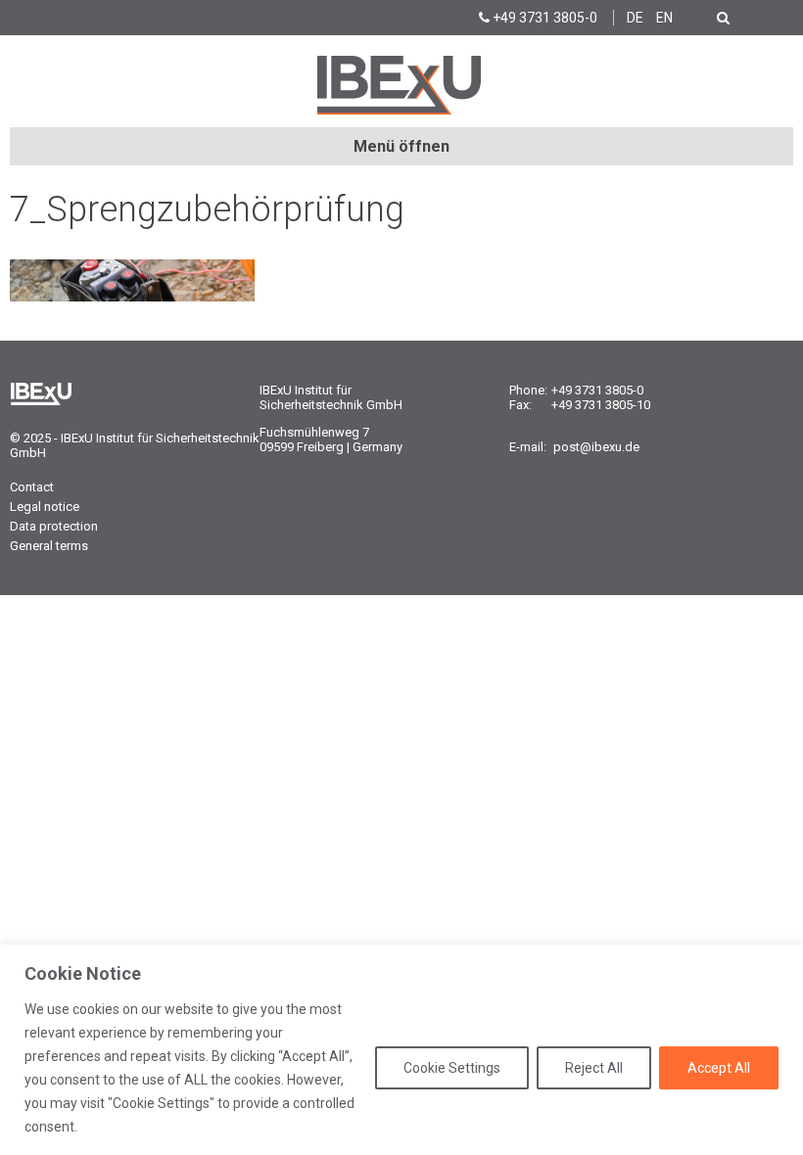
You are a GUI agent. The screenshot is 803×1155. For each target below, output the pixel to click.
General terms (49, 545)
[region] (401, 1050)
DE (635, 17)
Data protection (54, 526)
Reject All (594, 1068)
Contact (32, 487)
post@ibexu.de (596, 446)
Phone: (528, 390)
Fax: (520, 404)
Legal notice (44, 506)
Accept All (718, 1068)
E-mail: (527, 446)
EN (664, 17)
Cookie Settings (451, 1068)
